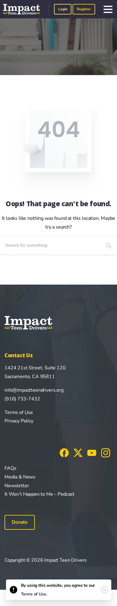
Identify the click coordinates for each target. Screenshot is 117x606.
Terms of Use (18, 412)
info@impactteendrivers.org (34, 390)
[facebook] (64, 452)
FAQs (10, 468)
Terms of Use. (34, 594)
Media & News (19, 477)
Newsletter (16, 485)
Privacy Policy (18, 421)
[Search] (109, 245)
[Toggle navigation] (108, 9)
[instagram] (105, 452)
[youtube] (92, 452)
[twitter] (78, 452)
